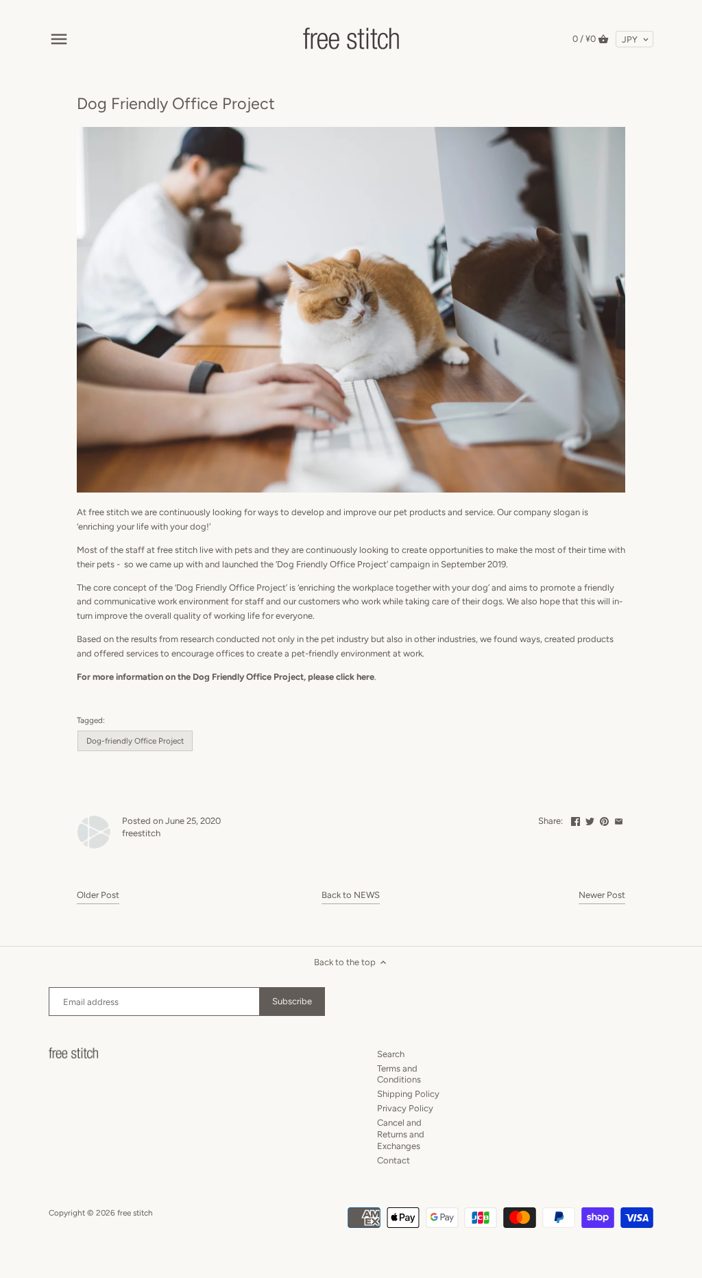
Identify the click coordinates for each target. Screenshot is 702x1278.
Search (390, 1054)
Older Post (98, 895)
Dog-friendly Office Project (135, 741)
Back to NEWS (351, 895)
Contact (393, 1160)
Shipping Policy (408, 1094)
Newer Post (602, 895)
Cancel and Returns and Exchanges (400, 1134)
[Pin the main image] (604, 819)
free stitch (135, 1213)
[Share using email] (618, 819)
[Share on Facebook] (575, 819)
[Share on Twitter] (589, 819)
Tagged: (91, 720)
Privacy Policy (405, 1108)
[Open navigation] (59, 39)
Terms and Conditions (399, 1074)
